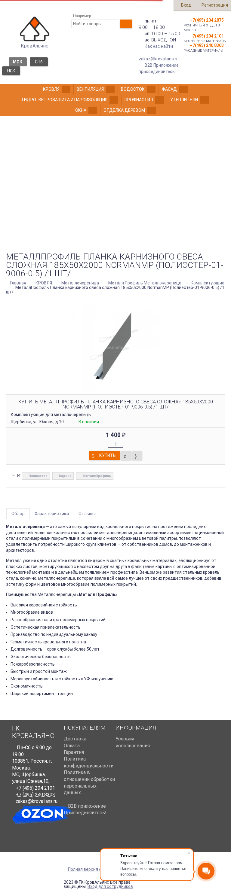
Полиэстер (38, 476)
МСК (17, 61)
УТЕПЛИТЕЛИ (184, 99)
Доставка (75, 739)
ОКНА (80, 110)
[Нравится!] (137, 455)
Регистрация (214, 5)
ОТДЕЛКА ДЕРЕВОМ (124, 110)
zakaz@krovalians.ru (159, 58)
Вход (185, 5)
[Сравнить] (126, 455)
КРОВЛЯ (51, 89)
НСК (11, 70)
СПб (39, 61)
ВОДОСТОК (133, 89)
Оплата (72, 746)
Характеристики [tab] (52, 513)
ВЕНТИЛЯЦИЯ (90, 89)
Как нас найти (159, 46)
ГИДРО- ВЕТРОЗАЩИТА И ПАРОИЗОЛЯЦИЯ (64, 99)
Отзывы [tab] (87, 513)
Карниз (65, 476)
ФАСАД (169, 89)
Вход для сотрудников (110, 886)
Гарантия (74, 752)
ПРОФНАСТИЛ (139, 99)
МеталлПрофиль (97, 476)
